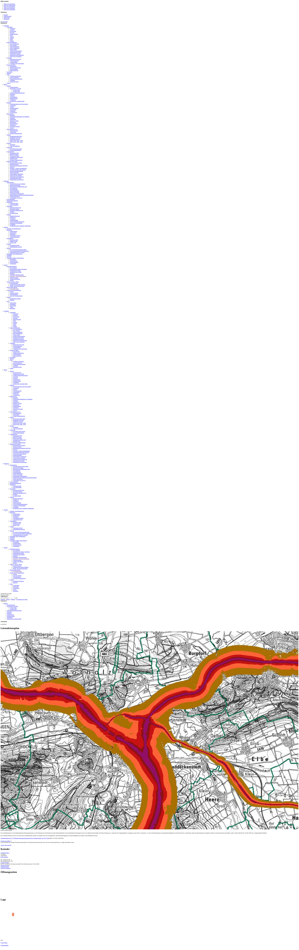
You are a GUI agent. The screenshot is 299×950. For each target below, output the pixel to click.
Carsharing (12, 219)
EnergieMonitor (14, 189)
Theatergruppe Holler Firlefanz (17, 284)
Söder (11, 39)
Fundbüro (12, 118)
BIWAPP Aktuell (14, 154)
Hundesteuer (13, 122)
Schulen (9, 244)
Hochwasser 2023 (14, 153)
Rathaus (9, 86)
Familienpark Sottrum (15, 53)
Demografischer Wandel (16, 163)
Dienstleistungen (14, 130)
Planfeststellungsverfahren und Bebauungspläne (21, 195)
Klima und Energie (14, 192)
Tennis (11, 307)
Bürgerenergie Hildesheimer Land (18, 186)
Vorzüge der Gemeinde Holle (17, 101)
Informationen (10, 182)
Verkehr (9, 214)
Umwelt (12, 128)
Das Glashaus (13, 45)
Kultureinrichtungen (12, 266)
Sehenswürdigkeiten (12, 42)
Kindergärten (13, 233)
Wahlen (9, 135)
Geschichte (9, 72)
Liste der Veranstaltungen (16, 296)
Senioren (9, 256)
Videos (8, 83)
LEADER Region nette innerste (18, 170)
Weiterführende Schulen (16, 247)
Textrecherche (13, 112)
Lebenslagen (13, 132)
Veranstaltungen (14, 294)
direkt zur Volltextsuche (9, 5)
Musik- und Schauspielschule (17, 286)
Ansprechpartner (14, 87)
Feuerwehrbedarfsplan (15, 150)
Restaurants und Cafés (15, 59)
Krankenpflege (13, 261)
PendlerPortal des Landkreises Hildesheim (20, 226)
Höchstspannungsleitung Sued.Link (18, 165)
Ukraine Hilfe (16, 91)
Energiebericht (13, 188)
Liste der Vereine (14, 293)
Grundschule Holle (14, 245)
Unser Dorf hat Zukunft (16, 175)
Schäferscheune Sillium (15, 272)
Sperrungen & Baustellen (16, 223)
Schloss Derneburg (14, 46)
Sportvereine (13, 302)
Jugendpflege (10, 238)
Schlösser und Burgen (15, 76)
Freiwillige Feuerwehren (16, 149)
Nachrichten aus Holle (15, 88)
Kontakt (6, 14)
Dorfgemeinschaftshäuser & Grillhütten (19, 116)
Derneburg (12, 28)
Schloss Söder (13, 49)
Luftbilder (12, 80)
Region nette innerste (12, 287)
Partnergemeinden (14, 172)
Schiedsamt (13, 125)
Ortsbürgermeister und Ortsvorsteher (19, 104)
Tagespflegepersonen (15, 235)
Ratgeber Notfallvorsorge (16, 160)
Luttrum (12, 37)
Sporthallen (13, 304)
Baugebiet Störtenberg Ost (16, 210)
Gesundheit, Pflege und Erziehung (15, 258)
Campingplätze (13, 62)
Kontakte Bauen (14, 213)
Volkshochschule (14, 277)
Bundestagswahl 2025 (15, 137)
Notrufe (9, 143)
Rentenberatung (14, 123)
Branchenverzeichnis (15, 185)
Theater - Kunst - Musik (13, 282)
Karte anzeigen (4, 857)
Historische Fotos (14, 81)
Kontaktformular (5, 866)
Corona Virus (16, 90)
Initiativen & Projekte (12, 161)
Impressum (6, 19)
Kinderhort (12, 234)
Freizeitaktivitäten (14, 289)
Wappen (9, 73)
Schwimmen (13, 305)
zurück (2, 845)
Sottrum (12, 41)
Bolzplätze (12, 308)
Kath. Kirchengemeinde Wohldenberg (19, 251)
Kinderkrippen (13, 231)
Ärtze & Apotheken (15, 146)
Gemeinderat (13, 109)
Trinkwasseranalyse (15, 196)
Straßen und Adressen (15, 67)
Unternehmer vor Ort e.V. (16, 198)
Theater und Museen (15, 279)
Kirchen (9, 248)
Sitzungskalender (14, 108)
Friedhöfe (9, 255)
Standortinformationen (12, 200)
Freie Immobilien (14, 205)
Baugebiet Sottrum (14, 209)
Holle (11, 35)
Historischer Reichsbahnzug (17, 55)
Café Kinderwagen (14, 237)
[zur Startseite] (4, 21)
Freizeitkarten (13, 66)
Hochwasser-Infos (14, 156)
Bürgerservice (10, 114)
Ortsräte (12, 107)
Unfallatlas (12, 224)
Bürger (5, 84)
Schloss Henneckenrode (16, 51)
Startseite (3, 599)
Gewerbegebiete (11, 199)
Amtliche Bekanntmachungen (17, 93)
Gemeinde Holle (14, 203)
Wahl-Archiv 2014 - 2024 (16, 140)
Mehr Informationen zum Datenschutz (10, 843)
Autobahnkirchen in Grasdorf (17, 252)
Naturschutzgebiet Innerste (16, 171)
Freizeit (5, 265)
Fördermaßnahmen (14, 191)
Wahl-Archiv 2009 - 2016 (16, 142)
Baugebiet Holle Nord (15, 207)
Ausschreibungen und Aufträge (17, 184)
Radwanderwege (14, 70)
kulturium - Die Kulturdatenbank (18, 276)
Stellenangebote (14, 98)
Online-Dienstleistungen (16, 133)
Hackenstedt (13, 31)
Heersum (12, 32)
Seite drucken (8, 845)
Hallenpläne (13, 119)
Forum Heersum (14, 283)
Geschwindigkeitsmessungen (17, 221)
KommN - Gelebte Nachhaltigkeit (18, 168)
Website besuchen (5, 865)
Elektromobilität (14, 220)
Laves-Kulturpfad (14, 44)
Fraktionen (12, 111)
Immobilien (9, 202)
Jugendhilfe (13, 259)
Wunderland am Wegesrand (17, 179)
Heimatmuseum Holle (15, 52)
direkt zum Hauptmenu (9, 6)
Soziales (6, 227)
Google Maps (4, 942)
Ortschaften (10, 27)
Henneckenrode (14, 34)
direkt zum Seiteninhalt (9, 9)
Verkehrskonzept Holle (15, 178)
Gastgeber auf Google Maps (17, 63)
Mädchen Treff (13, 241)
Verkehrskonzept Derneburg (17, 177)
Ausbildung (13, 100)
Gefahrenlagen (10, 151)
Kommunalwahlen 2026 (16, 136)
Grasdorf (12, 30)
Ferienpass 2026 (14, 240)
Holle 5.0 (12, 167)
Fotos (8, 74)
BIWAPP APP (13, 158)
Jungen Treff (13, 242)
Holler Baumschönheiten (16, 79)
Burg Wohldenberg (14, 48)
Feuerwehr (9, 147)
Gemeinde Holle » (5, 852)
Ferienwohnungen (14, 60)
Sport (8, 301)
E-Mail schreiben (5, 862)
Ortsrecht (12, 95)
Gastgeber (9, 58)
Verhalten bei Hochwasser (16, 157)
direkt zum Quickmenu (9, 4)
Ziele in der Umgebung (15, 56)
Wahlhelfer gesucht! (15, 139)
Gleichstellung (13, 97)
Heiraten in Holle (14, 121)
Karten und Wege (11, 65)
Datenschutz (7, 17)
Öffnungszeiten (7, 16)
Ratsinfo (9, 102)
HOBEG (12, 212)
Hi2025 (12, 280)
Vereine (12, 291)
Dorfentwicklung (14, 164)
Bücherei (12, 273)
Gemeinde (6, 25)
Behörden (12, 115)
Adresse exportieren (5, 868)
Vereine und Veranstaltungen (14, 290)
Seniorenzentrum (14, 262)
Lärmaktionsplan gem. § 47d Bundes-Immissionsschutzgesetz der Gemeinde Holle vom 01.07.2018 (25, 838)
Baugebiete (9, 206)
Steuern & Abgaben (15, 126)
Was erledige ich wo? (12, 129)
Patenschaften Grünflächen (16, 174)
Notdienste (12, 144)
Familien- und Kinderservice (14, 228)
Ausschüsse (13, 105)
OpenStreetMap (14, 69)
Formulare (12, 94)
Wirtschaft (6, 181)
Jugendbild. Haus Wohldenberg (14, 254)
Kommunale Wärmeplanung (17, 193)
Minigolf (12, 300)
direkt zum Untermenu (9, 8)
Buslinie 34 (13, 217)
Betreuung (9, 230)
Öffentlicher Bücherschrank (17, 275)
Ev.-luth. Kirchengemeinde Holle (18, 249)
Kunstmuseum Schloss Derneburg (18, 269)
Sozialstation (13, 263)
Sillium (11, 38)
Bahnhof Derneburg (15, 216)
